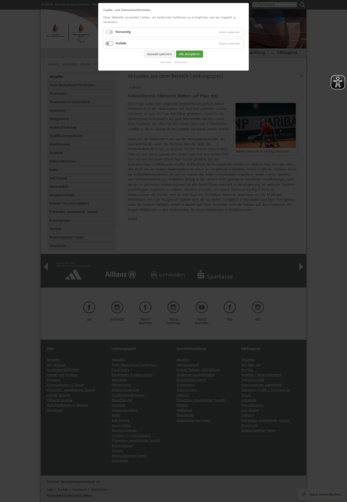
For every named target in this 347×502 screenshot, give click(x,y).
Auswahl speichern (159, 54)
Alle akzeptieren (189, 54)
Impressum (165, 62)
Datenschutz (180, 62)
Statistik (120, 43)
